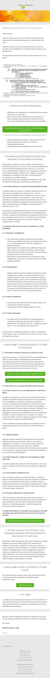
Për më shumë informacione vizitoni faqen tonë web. (25, 380)
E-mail (4, 632)
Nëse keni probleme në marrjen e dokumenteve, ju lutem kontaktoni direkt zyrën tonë (25, 135)
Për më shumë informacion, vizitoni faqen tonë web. (25, 521)
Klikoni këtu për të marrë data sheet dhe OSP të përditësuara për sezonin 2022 (25, 129)
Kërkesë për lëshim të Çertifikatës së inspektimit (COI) (25, 374)
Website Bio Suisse (25, 585)
